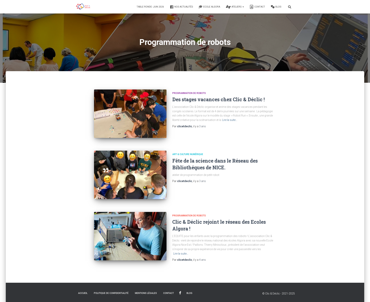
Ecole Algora (211, 6)
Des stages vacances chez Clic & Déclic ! (218, 99)
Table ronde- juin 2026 (150, 6)
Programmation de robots (189, 93)
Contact (259, 6)
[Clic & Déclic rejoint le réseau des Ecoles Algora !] (130, 236)
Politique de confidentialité (111, 293)
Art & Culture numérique (187, 154)
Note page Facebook (180, 293)
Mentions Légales (146, 293)
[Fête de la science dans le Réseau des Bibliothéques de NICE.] (130, 175)
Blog (278, 6)
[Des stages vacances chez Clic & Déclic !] (130, 113)
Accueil (82, 293)
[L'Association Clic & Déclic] (83, 7)
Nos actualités (183, 6)
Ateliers (236, 6)
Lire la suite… (229, 119)
